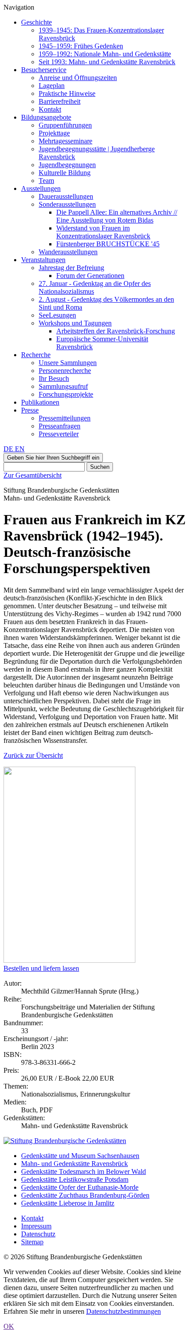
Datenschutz (38, 1234)
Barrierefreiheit (59, 101)
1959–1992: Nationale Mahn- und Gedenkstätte (105, 54)
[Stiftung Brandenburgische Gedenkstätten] (65, 1140)
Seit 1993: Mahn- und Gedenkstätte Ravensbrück (107, 62)
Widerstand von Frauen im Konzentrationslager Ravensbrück (103, 232)
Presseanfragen (59, 426)
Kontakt (50, 109)
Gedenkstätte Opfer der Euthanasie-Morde (79, 1187)
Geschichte (36, 22)
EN (20, 449)
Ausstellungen (41, 188)
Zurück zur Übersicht (33, 755)
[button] (53, 457)
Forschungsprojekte (66, 394)
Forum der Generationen (90, 275)
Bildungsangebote (46, 117)
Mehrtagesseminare (65, 141)
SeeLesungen (57, 315)
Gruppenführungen (65, 125)
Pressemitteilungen (65, 418)
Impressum (36, 1226)
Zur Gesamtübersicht (33, 475)
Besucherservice (43, 69)
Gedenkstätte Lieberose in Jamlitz (67, 1203)
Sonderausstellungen (67, 204)
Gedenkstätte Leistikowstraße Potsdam (74, 1179)
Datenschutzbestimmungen (123, 1311)
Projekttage (54, 133)
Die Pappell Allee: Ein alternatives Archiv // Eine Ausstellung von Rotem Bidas (116, 216)
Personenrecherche (65, 370)
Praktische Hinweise (67, 93)
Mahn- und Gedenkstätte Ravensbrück (74, 1163)
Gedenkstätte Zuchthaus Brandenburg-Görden (85, 1195)
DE (9, 449)
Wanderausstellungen (68, 252)
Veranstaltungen (43, 259)
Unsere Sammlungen (68, 362)
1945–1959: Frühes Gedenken (81, 46)
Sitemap (32, 1242)
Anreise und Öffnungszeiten (78, 77)
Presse (30, 410)
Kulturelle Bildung (65, 172)
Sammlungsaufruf (63, 386)
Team (46, 180)
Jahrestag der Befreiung (71, 267)
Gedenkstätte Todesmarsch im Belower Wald (83, 1171)
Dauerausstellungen (66, 196)
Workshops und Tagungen (75, 323)
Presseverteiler (59, 434)
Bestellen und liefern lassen (41, 968)
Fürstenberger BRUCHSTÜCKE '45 (108, 244)
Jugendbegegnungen (67, 164)
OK (9, 1326)
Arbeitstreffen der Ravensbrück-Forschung (115, 331)
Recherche (36, 354)
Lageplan (52, 85)
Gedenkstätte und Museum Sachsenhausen (80, 1155)
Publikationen (40, 402)
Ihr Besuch (54, 378)
